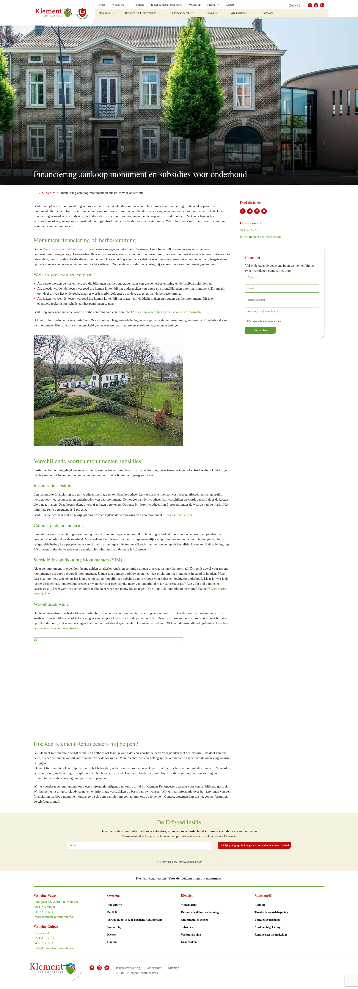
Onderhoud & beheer (194, 919)
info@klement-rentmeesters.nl (260, 236)
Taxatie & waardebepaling (271, 912)
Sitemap (173, 968)
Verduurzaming (191, 934)
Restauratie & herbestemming (200, 912)
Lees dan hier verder (178, 515)
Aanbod (260, 904)
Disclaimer (154, 968)
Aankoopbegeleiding (267, 927)
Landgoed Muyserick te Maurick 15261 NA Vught (57, 904)
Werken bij (114, 927)
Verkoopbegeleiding (267, 919)
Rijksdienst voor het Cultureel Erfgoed (69, 249)
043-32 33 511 (250, 230)
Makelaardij (189, 904)
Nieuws (112, 934)
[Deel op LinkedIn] (257, 211)
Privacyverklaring (128, 968)
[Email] (264, 211)
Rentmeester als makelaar (271, 934)
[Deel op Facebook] (243, 211)
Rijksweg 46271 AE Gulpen (45, 935)
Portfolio (112, 912)
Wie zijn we (114, 904)
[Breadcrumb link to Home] (36, 192)
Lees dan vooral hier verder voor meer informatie (168, 312)
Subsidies (48, 192)
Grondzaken (189, 942)
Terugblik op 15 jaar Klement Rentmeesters (134, 919)
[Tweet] (250, 211)
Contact (112, 942)
